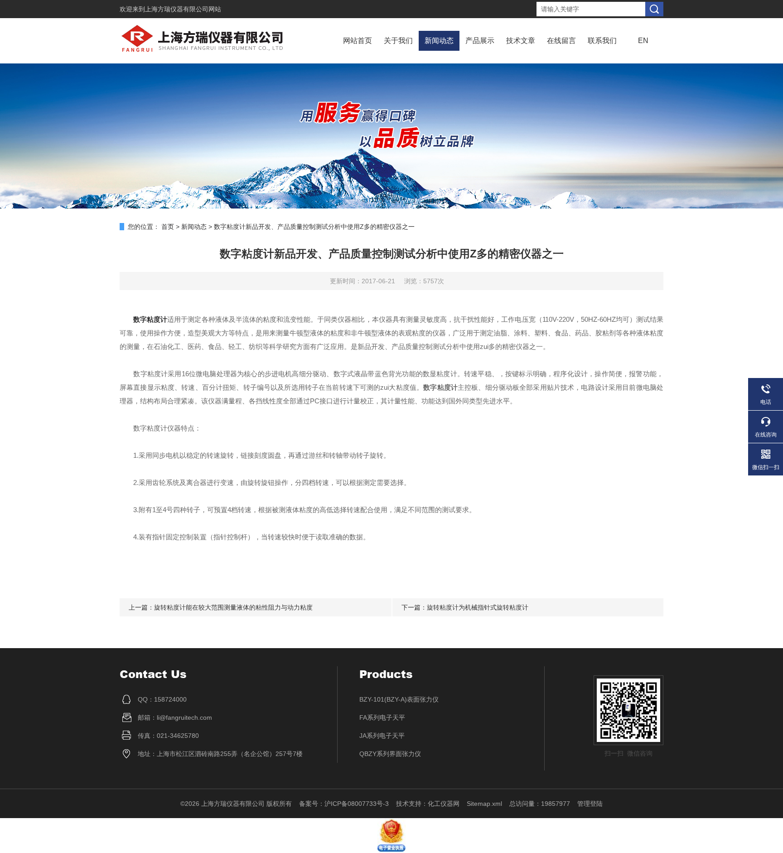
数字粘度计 (150, 319)
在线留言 (561, 40)
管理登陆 (590, 803)
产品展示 (479, 40)
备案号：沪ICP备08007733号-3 (344, 803)
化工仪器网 (443, 803)
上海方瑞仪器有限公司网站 (183, 9)
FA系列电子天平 (382, 717)
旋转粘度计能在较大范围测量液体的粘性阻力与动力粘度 (233, 607)
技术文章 (520, 40)
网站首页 (357, 40)
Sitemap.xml (484, 803)
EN (643, 40)
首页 (167, 226)
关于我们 (398, 40)
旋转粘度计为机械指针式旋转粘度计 (477, 607)
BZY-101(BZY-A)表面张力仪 (399, 699)
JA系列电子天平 (382, 735)
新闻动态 (439, 40)
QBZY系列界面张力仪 (390, 753)
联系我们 (602, 40)
